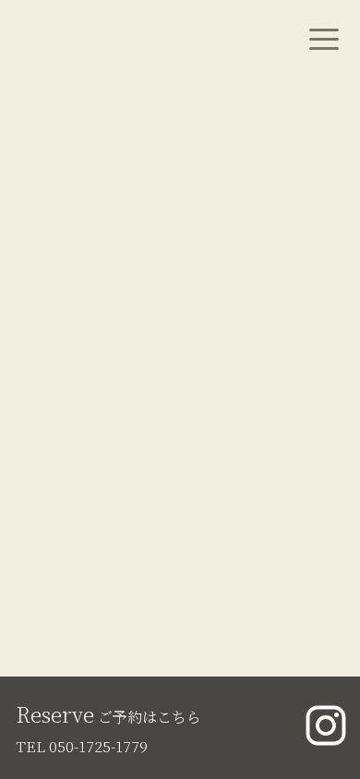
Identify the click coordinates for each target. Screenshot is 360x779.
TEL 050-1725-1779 (82, 746)
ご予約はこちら (108, 716)
